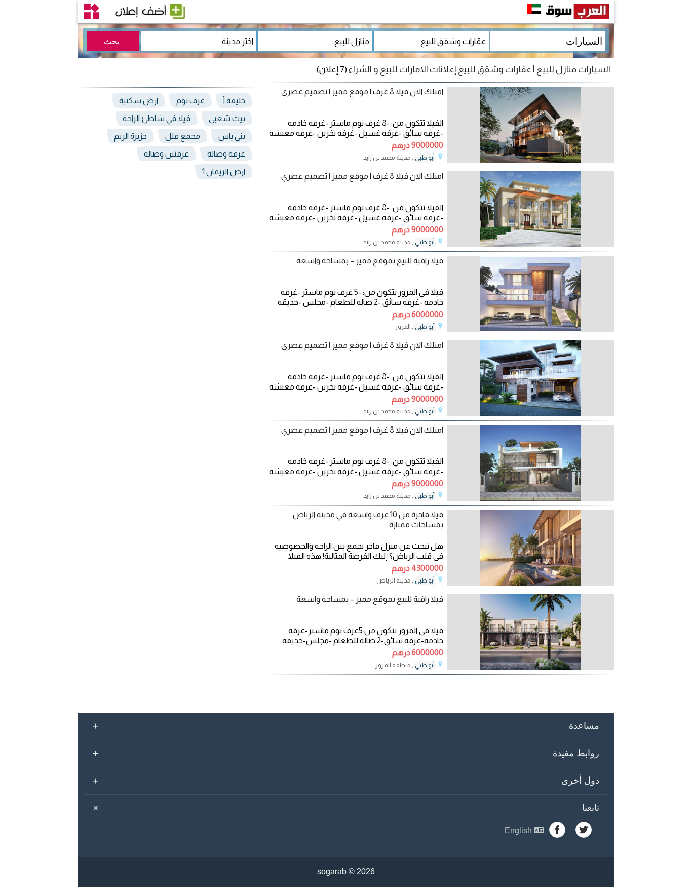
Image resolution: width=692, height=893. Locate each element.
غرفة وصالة (226, 153)
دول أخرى (346, 780)
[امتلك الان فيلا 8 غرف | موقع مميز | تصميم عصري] (530, 160)
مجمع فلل (182, 136)
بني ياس (231, 136)
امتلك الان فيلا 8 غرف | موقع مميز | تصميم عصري (362, 91)
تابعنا (344, 808)
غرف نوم (190, 100)
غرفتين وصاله (166, 153)
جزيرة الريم (130, 136)
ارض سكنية (138, 100)
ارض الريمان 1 (223, 171)
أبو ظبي (425, 157)
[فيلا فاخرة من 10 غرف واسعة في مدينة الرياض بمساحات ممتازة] (530, 582)
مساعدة (346, 725)
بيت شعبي (227, 118)
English (519, 830)
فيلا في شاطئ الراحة (156, 118)
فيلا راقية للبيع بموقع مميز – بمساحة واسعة (369, 260)
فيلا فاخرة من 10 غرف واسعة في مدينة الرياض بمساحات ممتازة (368, 519)
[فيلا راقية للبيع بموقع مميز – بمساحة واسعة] (530, 329)
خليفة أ (234, 100)
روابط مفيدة (346, 753)
